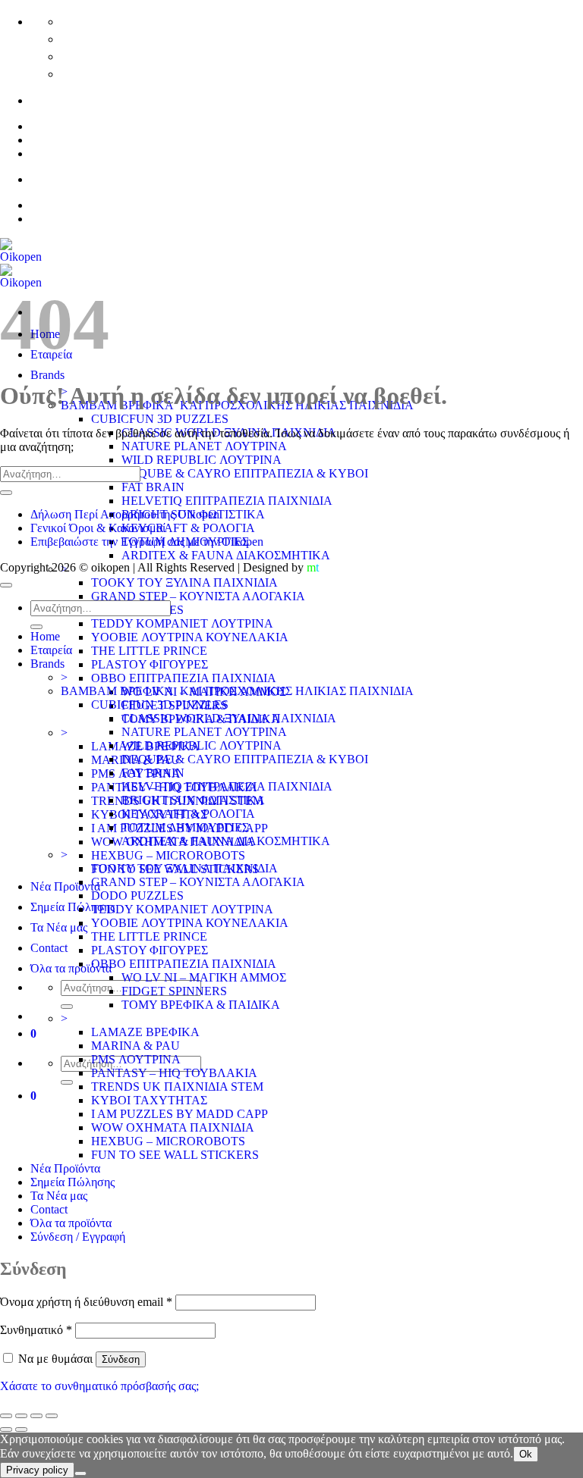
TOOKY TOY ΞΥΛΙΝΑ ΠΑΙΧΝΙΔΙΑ (184, 582)
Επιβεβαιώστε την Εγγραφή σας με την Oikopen (146, 541)
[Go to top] (6, 585)
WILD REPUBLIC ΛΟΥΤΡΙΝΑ (201, 459)
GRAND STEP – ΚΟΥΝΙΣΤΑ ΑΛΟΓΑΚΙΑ (198, 596)
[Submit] (67, 1006)
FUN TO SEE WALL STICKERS (175, 1154)
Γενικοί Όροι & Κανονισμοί (97, 527)
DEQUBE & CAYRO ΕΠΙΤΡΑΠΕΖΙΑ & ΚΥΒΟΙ (244, 473)
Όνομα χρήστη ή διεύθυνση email (86, 1301)
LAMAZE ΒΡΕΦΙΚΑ (145, 1032)
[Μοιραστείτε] (36, 1416)
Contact (49, 947)
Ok (525, 1454)
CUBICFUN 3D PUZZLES (159, 418)
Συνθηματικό (36, 1329)
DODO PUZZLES (137, 895)
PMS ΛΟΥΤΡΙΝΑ (136, 1059)
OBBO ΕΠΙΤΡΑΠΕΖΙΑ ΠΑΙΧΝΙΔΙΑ (183, 678)
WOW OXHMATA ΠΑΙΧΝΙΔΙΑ (172, 1127)
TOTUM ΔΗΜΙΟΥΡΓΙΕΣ (185, 827)
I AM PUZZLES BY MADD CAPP (179, 1113)
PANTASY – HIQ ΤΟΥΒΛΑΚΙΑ (174, 1072)
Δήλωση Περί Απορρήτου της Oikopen (124, 514)
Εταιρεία (51, 649)
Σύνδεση (121, 1359)
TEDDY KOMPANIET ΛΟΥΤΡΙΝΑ (182, 623)
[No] (80, 1473)
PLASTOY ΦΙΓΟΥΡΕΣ (149, 664)
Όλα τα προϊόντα (71, 968)
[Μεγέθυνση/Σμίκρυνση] (6, 1416)
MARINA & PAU (135, 1045)
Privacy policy (37, 1470)
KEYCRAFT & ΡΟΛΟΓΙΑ (188, 527)
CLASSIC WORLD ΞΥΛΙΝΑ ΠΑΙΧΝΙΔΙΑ (228, 718)
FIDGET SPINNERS (174, 991)
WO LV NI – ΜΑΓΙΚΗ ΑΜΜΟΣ (203, 977)
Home (45, 636)
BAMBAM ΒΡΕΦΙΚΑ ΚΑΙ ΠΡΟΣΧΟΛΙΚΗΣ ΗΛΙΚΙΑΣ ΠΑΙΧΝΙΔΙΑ (237, 690)
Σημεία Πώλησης (72, 906)
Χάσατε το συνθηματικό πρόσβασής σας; (99, 1385)
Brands (47, 374)
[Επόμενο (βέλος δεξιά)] (21, 1429)
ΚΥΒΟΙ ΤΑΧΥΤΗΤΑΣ (149, 1100)
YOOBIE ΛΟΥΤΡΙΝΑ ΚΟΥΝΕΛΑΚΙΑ (189, 637)
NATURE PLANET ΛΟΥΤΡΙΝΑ (204, 446)
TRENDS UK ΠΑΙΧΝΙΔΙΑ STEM (177, 1086)
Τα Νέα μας (58, 927)
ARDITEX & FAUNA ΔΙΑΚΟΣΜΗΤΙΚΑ (225, 555)
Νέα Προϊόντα (65, 886)
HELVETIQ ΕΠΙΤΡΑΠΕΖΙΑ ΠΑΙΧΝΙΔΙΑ (226, 500)
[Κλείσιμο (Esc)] (52, 1416)
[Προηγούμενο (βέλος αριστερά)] (6, 1429)
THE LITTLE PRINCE (149, 650)
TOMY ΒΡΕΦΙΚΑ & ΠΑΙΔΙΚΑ (200, 1004)
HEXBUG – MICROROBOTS (168, 855)
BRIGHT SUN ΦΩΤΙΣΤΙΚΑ (193, 800)
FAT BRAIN (152, 487)
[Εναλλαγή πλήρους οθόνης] (21, 1416)
